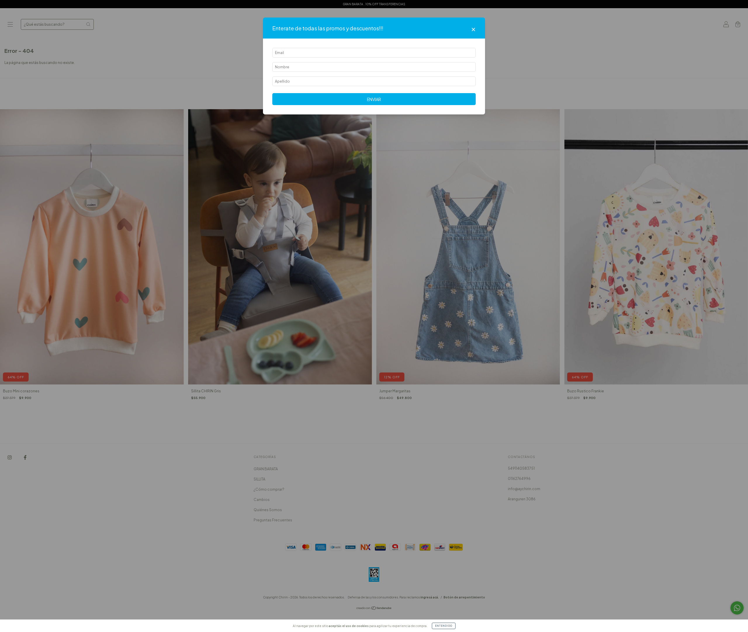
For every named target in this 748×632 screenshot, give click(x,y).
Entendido (443, 625)
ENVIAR (374, 99)
